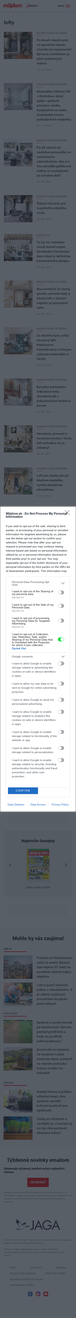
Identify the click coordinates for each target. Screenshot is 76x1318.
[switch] (61, 592)
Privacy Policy (60, 804)
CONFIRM (23, 790)
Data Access (38, 804)
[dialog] (38, 659)
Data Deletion (16, 804)
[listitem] (38, 583)
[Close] (68, 514)
